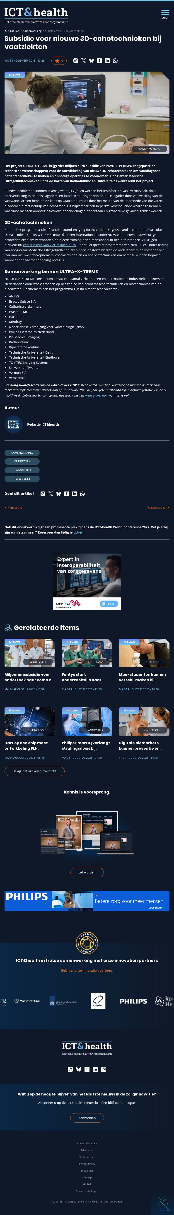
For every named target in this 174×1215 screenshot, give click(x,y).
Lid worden (87, 872)
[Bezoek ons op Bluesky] (78, 1069)
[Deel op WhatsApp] (115, 60)
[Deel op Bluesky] (91, 60)
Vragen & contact (87, 1143)
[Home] (6, 31)
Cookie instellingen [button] (87, 1191)
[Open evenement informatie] (162, 1203)
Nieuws (14, 31)
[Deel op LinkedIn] (107, 60)
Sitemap (87, 1177)
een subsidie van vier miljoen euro (49, 245)
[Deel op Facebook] (99, 60)
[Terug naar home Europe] (36, 14)
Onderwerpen (87, 1157)
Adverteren (87, 1150)
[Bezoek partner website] (17, 1001)
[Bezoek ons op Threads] (70, 1069)
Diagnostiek (22, 470)
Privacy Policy (87, 1163)
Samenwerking (32, 31)
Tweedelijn (22, 479)
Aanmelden (87, 1118)
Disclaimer (87, 1170)
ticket (77, 532)
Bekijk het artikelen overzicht (34, 771)
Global (87, 1184)
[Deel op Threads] (75, 60)
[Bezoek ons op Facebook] (87, 1069)
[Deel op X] (83, 60)
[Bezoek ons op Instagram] (103, 1069)
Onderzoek (22, 461)
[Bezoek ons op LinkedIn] (95, 1069)
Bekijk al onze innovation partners (87, 970)
